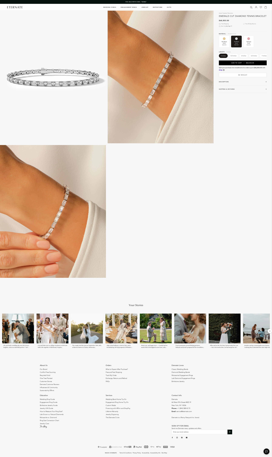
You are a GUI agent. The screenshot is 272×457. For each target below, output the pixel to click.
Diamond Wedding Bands (181, 372)
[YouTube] (186, 437)
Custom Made (111, 405)
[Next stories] (270, 331)
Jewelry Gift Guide (46, 408)
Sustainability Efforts (47, 390)
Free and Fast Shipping (114, 372)
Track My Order (111, 375)
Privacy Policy (137, 453)
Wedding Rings (109, 7)
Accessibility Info (155, 453)
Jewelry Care (44, 424)
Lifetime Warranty (112, 411)
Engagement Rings (129, 7)
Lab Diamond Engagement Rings (183, 378)
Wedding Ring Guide (47, 399)
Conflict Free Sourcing (47, 372)
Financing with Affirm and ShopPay (118, 408)
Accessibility (145, 453)
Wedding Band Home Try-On (116, 399)
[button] (266, 451)
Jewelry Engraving (112, 414)
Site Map (164, 453)
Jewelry (144, 7)
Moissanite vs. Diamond (48, 417)
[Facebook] (172, 437)
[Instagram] (177, 437)
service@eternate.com (184, 411)
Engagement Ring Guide (48, 402)
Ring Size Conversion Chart (49, 420)
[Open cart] (266, 7)
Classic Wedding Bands (180, 369)
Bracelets (230, 13)
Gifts (169, 7)
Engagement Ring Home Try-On (117, 402)
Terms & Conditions (126, 453)
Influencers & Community (49, 387)
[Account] (256, 7)
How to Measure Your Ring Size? (51, 411)
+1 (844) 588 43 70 (183, 408)
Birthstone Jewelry (178, 381)
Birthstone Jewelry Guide (48, 405)
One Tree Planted (46, 378)
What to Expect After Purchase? (117, 369)
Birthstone (157, 7)
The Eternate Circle (112, 417)
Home (220, 13)
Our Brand (43, 369)
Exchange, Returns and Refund (116, 378)
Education (44, 395)
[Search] (251, 7)
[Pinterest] (182, 437)
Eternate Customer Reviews (49, 384)
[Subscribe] (229, 432)
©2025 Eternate (111, 453)
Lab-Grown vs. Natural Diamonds (51, 414)
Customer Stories (46, 381)
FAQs (108, 381)
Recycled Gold (45, 375)
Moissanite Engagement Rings (182, 375)
